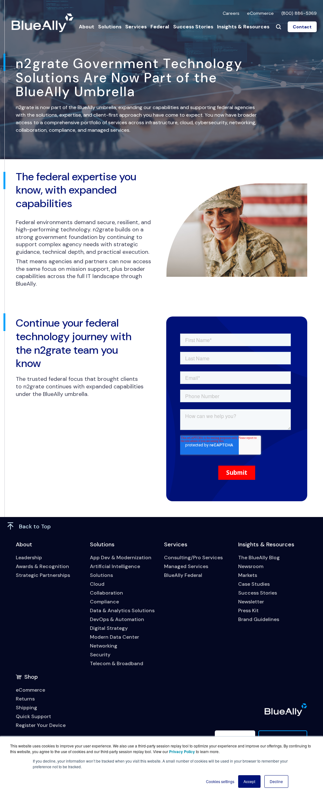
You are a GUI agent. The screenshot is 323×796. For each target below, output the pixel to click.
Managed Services (186, 566)
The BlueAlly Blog (259, 557)
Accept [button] (249, 781)
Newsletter (251, 601)
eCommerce (260, 13)
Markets (247, 575)
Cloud (97, 584)
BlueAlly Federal (183, 575)
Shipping (26, 707)
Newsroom (250, 566)
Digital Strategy (109, 628)
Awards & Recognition (42, 566)
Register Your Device (41, 725)
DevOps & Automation (117, 619)
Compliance (104, 601)
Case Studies (254, 584)
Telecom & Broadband (116, 663)
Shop (31, 677)
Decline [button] (276, 781)
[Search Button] (278, 26)
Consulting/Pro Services (193, 557)
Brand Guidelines (258, 619)
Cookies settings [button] (220, 781)
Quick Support (33, 716)
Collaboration (106, 593)
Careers (231, 13)
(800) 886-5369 (299, 13)
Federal (159, 26)
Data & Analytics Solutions (122, 610)
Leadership (29, 557)
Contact (302, 27)
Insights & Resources (243, 26)
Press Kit (248, 610)
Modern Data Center (114, 637)
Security (100, 654)
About (86, 26)
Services (136, 26)
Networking (103, 645)
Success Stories (193, 26)
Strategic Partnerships (43, 575)
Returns (25, 698)
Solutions (109, 26)
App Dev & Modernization (120, 557)
